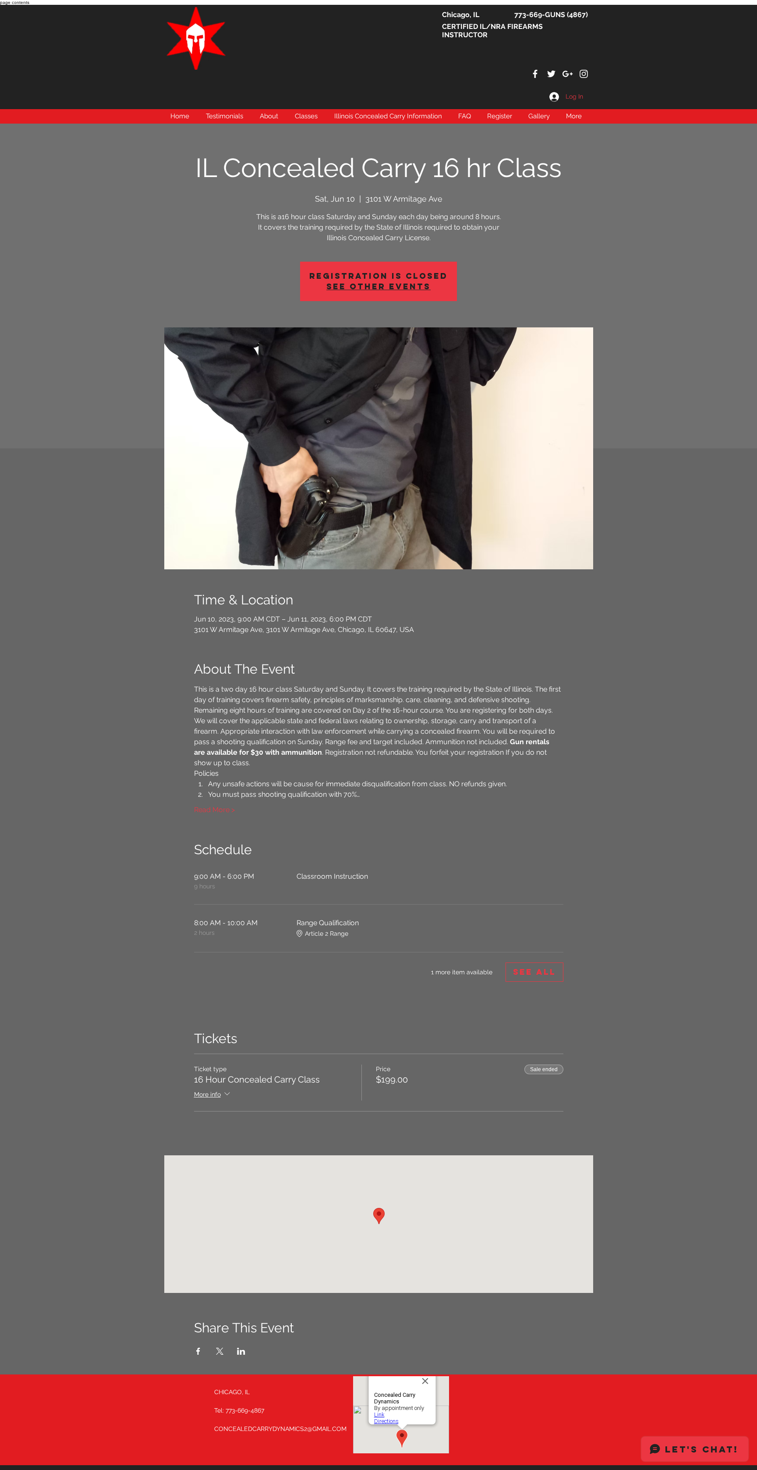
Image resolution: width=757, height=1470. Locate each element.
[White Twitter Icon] (551, 73)
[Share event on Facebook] (198, 1351)
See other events (378, 286)
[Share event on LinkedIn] (241, 1351)
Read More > (214, 810)
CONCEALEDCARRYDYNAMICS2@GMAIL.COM (280, 1428)
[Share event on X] (220, 1351)
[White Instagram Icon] (583, 73)
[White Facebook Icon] (535, 73)
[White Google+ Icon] (567, 73)
